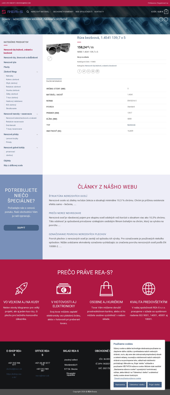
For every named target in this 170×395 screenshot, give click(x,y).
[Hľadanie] (28, 11)
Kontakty (99, 12)
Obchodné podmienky (63, 12)
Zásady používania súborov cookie (127, 378)
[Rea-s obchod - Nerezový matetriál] (12, 12)
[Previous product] (166, 19)
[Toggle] (37, 71)
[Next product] (161, 19)
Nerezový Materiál (40, 12)
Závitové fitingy (10, 72)
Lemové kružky (12, 139)
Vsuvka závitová (12, 90)
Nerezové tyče (10, 62)
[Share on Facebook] (79, 71)
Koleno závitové (12, 80)
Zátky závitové (12, 94)
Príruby (9, 142)
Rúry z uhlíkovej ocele (13, 165)
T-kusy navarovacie (14, 129)
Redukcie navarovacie (15, 122)
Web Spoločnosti (84, 12)
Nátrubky (9, 76)
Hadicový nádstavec (14, 101)
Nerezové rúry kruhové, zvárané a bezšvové (40, 19)
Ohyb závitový (11, 83)
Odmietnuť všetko (137, 385)
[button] (158, 3)
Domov (6, 19)
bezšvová (131, 125)
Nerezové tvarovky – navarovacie (18, 114)
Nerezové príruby (11, 134)
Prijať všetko (154, 385)
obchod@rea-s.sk (23, 3)
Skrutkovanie (11, 108)
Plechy (7, 67)
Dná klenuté (11, 125)
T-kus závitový (12, 98)
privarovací (10, 152)
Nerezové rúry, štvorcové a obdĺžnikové (21, 57)
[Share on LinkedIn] (97, 71)
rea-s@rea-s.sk (42, 376)
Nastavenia (120, 385)
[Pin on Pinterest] (93, 71)
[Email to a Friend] (88, 71)
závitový (9, 155)
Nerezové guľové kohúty (14, 147)
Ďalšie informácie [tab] (54, 81)
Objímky (7, 160)
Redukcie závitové (13, 87)
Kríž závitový (11, 105)
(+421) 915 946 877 (9, 3)
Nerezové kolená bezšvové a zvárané (21, 118)
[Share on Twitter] (84, 71)
